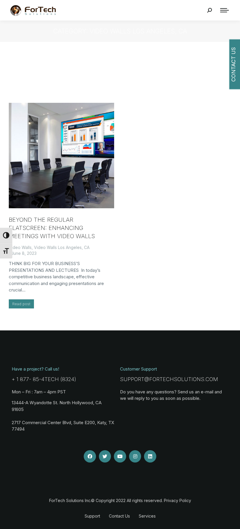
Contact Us (119, 515)
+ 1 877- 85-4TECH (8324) (44, 379)
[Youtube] (120, 456)
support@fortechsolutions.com (169, 379)
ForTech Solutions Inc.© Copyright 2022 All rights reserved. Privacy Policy (120, 500)
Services (147, 515)
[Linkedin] (150, 456)
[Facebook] (90, 456)
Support (92, 515)
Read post (21, 303)
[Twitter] (105, 456)
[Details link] (61, 155)
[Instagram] (135, 456)
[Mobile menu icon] (224, 10)
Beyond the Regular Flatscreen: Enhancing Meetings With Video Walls (52, 228)
